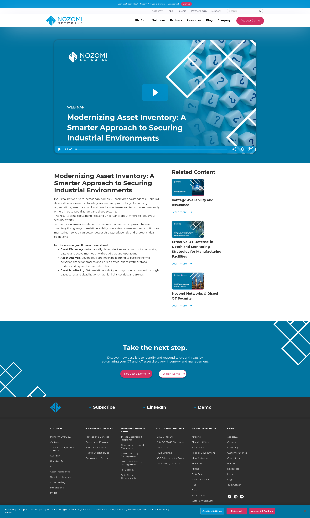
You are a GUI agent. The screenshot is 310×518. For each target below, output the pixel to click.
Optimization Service (97, 458)
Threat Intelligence (60, 477)
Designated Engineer (97, 442)
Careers (231, 442)
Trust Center (234, 484)
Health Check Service (97, 452)
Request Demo (250, 20)
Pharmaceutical (200, 479)
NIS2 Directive (164, 452)
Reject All (236, 511)
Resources (233, 468)
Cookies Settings (212, 511)
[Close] (304, 511)
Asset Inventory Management (129, 455)
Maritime (197, 463)
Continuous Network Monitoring (133, 446)
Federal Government (203, 452)
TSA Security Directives (169, 463)
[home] (64, 21)
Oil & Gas (197, 474)
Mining (195, 468)
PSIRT (53, 493)
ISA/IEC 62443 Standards (170, 442)
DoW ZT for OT (164, 436)
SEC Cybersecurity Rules (170, 458)
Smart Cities (198, 495)
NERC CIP (162, 447)
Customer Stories (237, 452)
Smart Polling (57, 482)
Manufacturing (200, 458)
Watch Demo (171, 373)
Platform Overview (60, 436)
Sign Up (186, 4)
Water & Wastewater (203, 500)
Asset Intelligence (60, 471)
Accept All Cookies (262, 511)
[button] (141, 20)
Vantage (54, 442)
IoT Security (127, 469)
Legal (230, 479)
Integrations (57, 487)
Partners (232, 463)
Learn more (179, 212)
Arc (52, 466)
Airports (196, 436)
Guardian (55, 455)
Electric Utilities (200, 442)
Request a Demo (135, 373)
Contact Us (233, 458)
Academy (232, 436)
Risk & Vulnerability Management (131, 463)
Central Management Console (62, 449)
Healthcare (198, 447)
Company (232, 447)
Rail (194, 484)
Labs (230, 474)
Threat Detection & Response (131, 438)
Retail (195, 490)
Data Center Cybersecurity (128, 476)
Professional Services (97, 436)
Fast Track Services (95, 447)
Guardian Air (57, 461)
